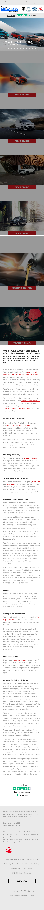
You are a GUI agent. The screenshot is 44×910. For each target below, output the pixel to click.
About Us (19, 864)
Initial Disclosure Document (21, 873)
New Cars (9, 859)
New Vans (17, 859)
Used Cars (25, 859)
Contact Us (28, 864)
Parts (13, 864)
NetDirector (15, 895)
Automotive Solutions (27, 895)
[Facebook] (21, 891)
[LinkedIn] (28, 891)
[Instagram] (25, 891)
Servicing (7, 864)
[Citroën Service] (28, 9)
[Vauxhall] (40, 9)
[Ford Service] (34, 9)
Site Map (36, 864)
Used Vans (34, 859)
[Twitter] (17, 891)
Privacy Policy (27, 868)
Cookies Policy (16, 868)
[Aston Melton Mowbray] (9, 9)
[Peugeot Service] (23, 9)
